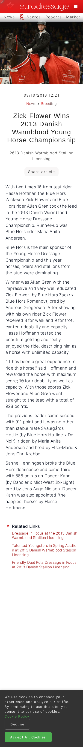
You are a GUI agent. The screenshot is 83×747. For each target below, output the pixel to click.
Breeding (49, 103)
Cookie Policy (17, 716)
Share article (41, 171)
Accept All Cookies (28, 737)
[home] (39, 6)
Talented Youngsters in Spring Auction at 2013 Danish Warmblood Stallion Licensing (44, 550)
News (31, 103)
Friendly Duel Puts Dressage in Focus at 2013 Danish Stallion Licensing (44, 564)
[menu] (75, 6)
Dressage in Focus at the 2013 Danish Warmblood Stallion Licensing (44, 535)
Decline (17, 724)
